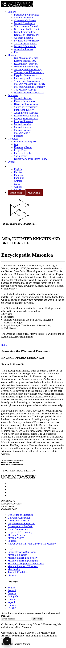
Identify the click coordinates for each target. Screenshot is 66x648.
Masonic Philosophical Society (29, 84)
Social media (20, 156)
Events (11, 161)
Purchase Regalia (23, 153)
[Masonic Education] (10, 166)
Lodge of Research (23, 121)
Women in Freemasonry (26, 66)
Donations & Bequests (25, 141)
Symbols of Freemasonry (26, 40)
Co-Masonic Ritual (23, 37)
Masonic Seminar (23, 98)
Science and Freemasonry (27, 81)
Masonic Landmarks (24, 23)
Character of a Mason (25, 20)
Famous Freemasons (24, 101)
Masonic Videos (22, 130)
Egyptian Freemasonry (25, 75)
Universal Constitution (19, 517)
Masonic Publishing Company (29, 86)
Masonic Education (17, 554)
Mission (12, 55)
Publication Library (24, 109)
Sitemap (12, 575)
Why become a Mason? (26, 26)
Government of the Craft (26, 29)
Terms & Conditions (18, 572)
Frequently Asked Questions (22, 552)
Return (4, 345)
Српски (18, 186)
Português (19, 178)
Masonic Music (22, 133)
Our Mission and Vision (26, 58)
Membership (16, 192)
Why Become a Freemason (21, 523)
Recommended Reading (26, 115)
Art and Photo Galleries (26, 112)
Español (18, 172)
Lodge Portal (20, 150)
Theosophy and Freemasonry (29, 72)
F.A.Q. (17, 52)
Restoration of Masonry (26, 63)
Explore (12, 11)
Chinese (18, 180)
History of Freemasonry (26, 104)
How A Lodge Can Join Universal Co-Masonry (32, 543)
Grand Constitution (23, 17)
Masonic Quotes (22, 127)
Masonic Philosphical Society (22, 557)
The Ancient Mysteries (25, 43)
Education (13, 95)
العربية (17, 183)
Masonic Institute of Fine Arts (29, 92)
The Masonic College (25, 89)
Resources (13, 138)
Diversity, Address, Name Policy (30, 158)
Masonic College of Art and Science (26, 563)
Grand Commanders (24, 32)
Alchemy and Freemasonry (27, 69)
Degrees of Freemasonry (26, 34)
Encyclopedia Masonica (26, 118)
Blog (16, 144)
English (18, 169)
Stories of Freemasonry (25, 107)
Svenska (18, 189)
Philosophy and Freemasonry (29, 78)
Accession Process (23, 49)
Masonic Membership (25, 46)
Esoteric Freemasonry (25, 60)
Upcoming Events (23, 147)
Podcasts (18, 135)
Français (18, 175)
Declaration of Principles (26, 14)
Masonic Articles (22, 124)
